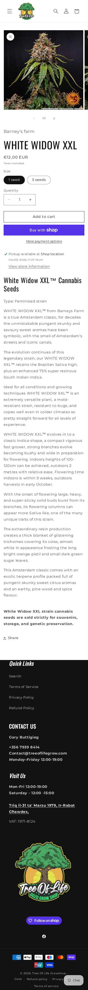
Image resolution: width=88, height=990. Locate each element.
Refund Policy (21, 708)
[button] (9, 11)
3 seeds (39, 180)
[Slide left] (34, 118)
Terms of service (46, 986)
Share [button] (13, 638)
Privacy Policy (21, 697)
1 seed (14, 180)
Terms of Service (24, 687)
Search (15, 676)
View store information (29, 266)
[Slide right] (54, 118)
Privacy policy (63, 979)
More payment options (44, 241)
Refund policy (37, 979)
